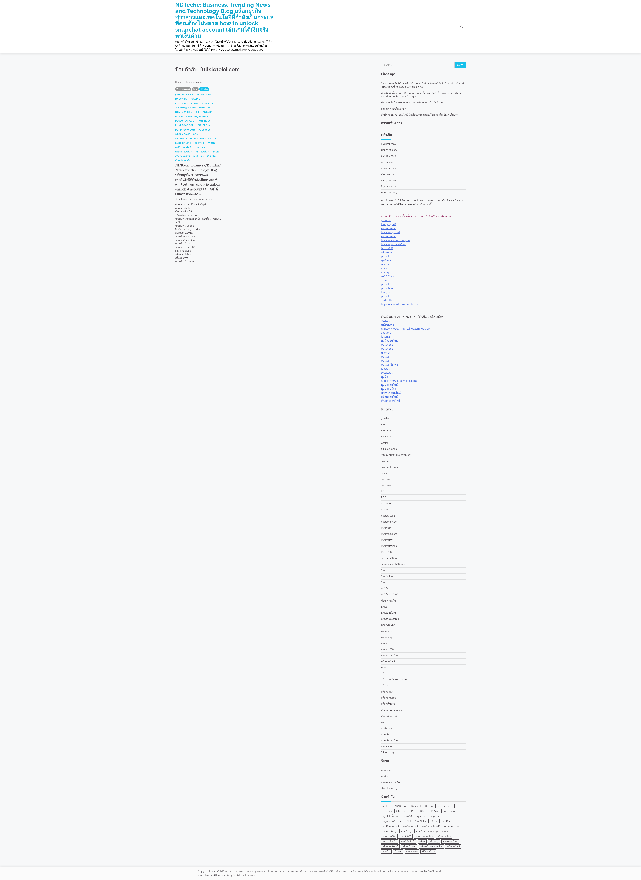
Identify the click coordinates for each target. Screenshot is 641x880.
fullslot (385, 368)
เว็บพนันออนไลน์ (183, 160)
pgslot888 (387, 288)
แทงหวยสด (386, 746)
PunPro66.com (184, 125)
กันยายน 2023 (388, 168)
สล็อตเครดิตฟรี (390, 846)
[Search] (461, 26)
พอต (383, 667)
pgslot (385, 256)
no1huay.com (184, 112)
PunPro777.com (185, 130)
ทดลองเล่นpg (388, 625)
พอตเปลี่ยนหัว (389, 841)
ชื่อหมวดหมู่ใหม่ (389, 600)
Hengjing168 (388, 224)
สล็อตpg (385, 685)
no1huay (205, 107)
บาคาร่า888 (387, 649)
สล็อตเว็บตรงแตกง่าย (392, 710)
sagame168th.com (186, 134)
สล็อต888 (386, 252)
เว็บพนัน (211, 156)
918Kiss (180, 94)
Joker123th (401, 811)
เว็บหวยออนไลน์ (390, 400)
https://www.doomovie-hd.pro (400, 304)
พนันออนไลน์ (202, 151)
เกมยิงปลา (198, 156)
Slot (210, 138)
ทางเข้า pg (387, 631)
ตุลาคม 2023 (387, 162)
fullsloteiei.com (186, 103)
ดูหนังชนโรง (388, 388)
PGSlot (180, 116)
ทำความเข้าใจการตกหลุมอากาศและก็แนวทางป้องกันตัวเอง (412, 102)
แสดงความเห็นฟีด (390, 782)
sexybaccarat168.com (189, 138)
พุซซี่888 (386, 260)
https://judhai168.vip (393, 244)
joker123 (386, 220)
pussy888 (387, 344)
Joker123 (207, 103)
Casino (196, 99)
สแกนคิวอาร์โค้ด (390, 716)
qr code (421, 816)
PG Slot (208, 112)
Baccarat (181, 99)
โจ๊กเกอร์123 (387, 752)
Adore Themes (245, 875)
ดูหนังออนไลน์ (389, 340)
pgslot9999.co (184, 121)
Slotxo (199, 143)
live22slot (386, 372)
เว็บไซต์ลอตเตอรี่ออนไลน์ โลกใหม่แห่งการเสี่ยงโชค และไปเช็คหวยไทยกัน (419, 114)
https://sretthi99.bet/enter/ (396, 455)
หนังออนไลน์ (453, 846)
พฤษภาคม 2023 (389, 192)
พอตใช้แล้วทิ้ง (408, 841)
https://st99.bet (390, 232)
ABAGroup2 (204, 94)
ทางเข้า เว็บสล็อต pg (427, 831)
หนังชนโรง (387, 324)
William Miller (185, 199)
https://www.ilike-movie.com (399, 380)
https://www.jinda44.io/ (395, 240)
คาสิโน (211, 143)
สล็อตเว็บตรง (388, 228)
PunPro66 (204, 121)
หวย (383, 722)
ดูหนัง (384, 376)
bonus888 (387, 248)
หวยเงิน (386, 851)
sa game (435, 816)
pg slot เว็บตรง (390, 816)
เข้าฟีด (384, 776)
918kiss (385, 320)
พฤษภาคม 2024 (389, 150)
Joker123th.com (185, 107)
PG (197, 112)
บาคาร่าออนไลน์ (183, 151)
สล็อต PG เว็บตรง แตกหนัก (395, 679)
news (384, 473)
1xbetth (385, 280)
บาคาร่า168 (388, 836)
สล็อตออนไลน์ (182, 156)
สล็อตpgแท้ (387, 691)
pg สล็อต (386, 503)
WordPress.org (389, 788)
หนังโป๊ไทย (387, 276)
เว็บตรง (398, 851)
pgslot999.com (451, 811)
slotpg (385, 272)
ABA (190, 94)
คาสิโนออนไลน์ (183, 147)
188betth (386, 300)
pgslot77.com (197, 116)
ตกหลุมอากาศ (451, 826)
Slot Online (183, 143)
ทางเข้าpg (386, 637)
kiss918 (385, 292)
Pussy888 (204, 130)
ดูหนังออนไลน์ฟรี (390, 619)
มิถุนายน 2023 (388, 186)
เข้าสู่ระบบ (386, 770)
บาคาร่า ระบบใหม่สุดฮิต (393, 108)
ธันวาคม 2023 (388, 156)
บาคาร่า (199, 147)
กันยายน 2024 (388, 144)
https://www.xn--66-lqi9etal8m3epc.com (406, 328)
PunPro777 (204, 125)
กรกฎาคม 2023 (389, 180)
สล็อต (216, 151)
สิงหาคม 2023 (388, 174)
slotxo (385, 268)
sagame (386, 332)
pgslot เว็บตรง (389, 364)
